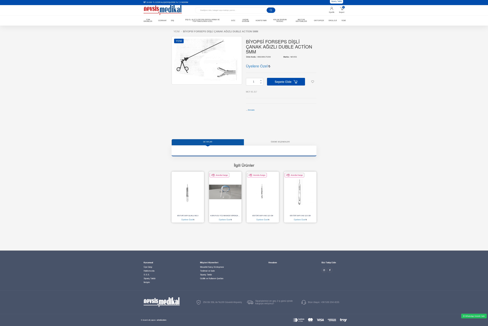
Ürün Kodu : (251, 57)
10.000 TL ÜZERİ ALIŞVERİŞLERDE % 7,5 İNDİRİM (167, 2)
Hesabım (272, 262)
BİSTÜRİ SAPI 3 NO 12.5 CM (300, 216)
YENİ (176, 31)
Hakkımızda (149, 271)
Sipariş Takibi (149, 278)
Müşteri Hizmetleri (209, 262)
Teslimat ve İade (207, 271)
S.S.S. (147, 275)
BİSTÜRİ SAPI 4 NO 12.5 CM (262, 216)
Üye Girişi (148, 267)
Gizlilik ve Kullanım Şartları (212, 278)
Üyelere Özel (257, 66)
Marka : (286, 57)
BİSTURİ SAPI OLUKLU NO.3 (187, 216)
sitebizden (161, 320)
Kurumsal (148, 262)
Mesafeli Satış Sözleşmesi (212, 267)
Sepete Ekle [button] (283, 81)
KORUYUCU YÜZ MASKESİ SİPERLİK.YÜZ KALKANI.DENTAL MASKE (225, 216)
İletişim (147, 282)
